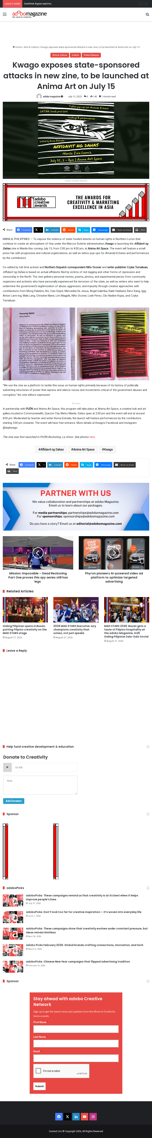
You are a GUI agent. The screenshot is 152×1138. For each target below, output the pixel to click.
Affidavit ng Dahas (52, 449)
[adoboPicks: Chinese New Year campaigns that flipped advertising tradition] (13, 967)
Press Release (91, 55)
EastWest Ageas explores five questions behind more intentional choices (63, 3)
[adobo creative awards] (76, 202)
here (92, 437)
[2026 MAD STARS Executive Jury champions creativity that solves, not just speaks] (75, 609)
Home (18, 47)
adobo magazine (51, 96)
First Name (40, 1022)
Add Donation (14, 800)
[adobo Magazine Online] (29, 14)
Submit (39, 1086)
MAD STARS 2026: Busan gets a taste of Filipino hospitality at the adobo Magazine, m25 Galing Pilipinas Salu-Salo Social (126, 631)
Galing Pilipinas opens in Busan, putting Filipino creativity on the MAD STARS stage (25, 629)
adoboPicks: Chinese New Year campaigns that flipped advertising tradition (78, 961)
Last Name (40, 1036)
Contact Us (55, 1131)
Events (75, 55)
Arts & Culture (31, 47)
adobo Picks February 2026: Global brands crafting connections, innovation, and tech (84, 945)
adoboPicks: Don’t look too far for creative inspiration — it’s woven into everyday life (83, 912)
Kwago (108, 449)
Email (37, 1051)
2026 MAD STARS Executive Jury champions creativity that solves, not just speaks (74, 629)
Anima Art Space (84, 449)
